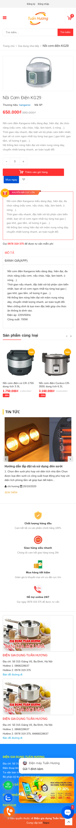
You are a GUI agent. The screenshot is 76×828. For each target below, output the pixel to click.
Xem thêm (11, 492)
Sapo (46, 822)
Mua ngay (11, 179)
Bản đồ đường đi (12, 674)
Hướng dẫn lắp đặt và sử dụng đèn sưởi (33, 466)
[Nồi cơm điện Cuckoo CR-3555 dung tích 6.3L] (56, 363)
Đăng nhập (43, 4)
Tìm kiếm (65, 32)
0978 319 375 (16, 243)
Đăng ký (31, 4)
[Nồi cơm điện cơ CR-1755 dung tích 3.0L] (20, 363)
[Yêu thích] (23, 179)
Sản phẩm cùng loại (20, 335)
